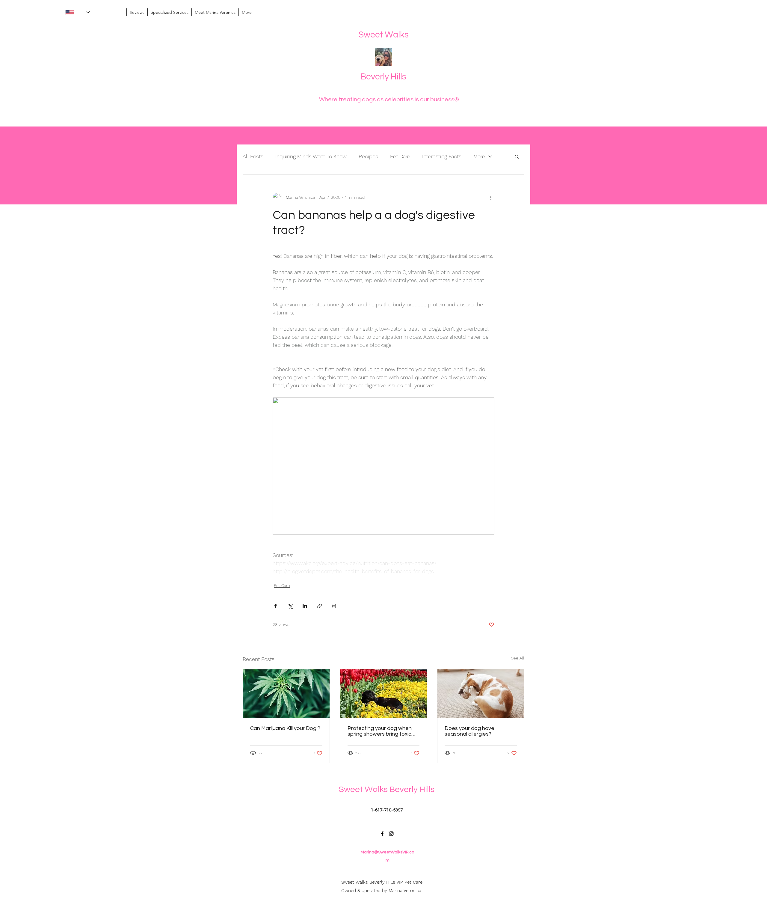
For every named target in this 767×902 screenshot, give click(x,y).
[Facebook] (382, 834)
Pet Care (400, 156)
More (479, 156)
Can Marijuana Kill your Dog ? (285, 728)
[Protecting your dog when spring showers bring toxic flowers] (383, 693)
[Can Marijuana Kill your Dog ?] (286, 693)
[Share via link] (319, 606)
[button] (517, 156)
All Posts (253, 156)
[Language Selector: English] (77, 12)
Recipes (368, 156)
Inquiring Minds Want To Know (311, 156)
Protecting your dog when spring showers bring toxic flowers (380, 731)
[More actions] (490, 197)
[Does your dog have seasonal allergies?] (480, 693)
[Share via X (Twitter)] (290, 606)
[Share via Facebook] (275, 606)
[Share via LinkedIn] (305, 606)
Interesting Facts (441, 156)
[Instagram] (391, 834)
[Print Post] (334, 606)
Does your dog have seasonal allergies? (469, 731)
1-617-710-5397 (387, 810)
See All (517, 658)
